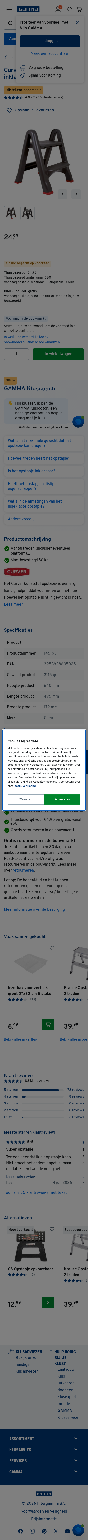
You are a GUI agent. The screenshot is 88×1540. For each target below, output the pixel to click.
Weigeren (26, 799)
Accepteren (62, 799)
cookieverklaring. (25, 786)
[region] (44, 770)
